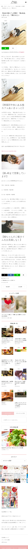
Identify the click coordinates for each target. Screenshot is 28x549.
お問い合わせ (4, 542)
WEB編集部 (21, 52)
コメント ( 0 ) (8, 413)
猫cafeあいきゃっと (7, 280)
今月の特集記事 (14, 427)
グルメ (4, 278)
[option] (14, 440)
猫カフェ (13, 280)
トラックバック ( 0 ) (20, 413)
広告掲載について (5, 537)
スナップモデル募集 (6, 539)
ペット (7, 278)
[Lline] (5, 48)
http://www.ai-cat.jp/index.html (9, 151)
